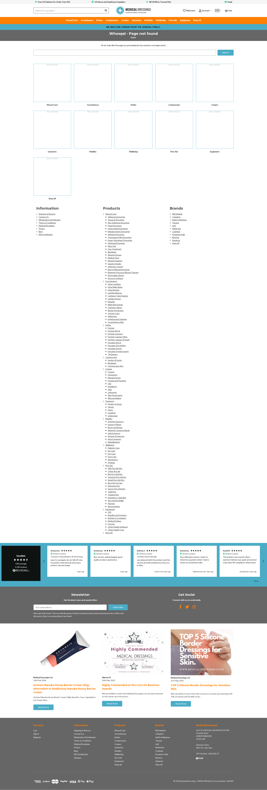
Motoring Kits (114, 486)
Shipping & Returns (47, 214)
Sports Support (114, 439)
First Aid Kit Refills (116, 500)
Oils (109, 383)
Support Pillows (114, 424)
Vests (110, 410)
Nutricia (175, 237)
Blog (41, 231)
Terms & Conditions (47, 223)
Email (230, 2)
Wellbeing (161, 20)
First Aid (173, 20)
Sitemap (77, 758)
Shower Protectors (116, 436)
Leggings (112, 413)
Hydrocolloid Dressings (118, 228)
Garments (136, 20)
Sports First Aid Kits (116, 489)
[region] (153, 561)
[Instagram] (194, 607)
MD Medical (177, 214)
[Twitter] (187, 607)
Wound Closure (114, 255)
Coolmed (176, 231)
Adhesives (112, 316)
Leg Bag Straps (114, 299)
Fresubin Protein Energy (118, 351)
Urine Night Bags (115, 287)
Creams (125, 20)
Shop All (197, 20)
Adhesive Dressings (116, 217)
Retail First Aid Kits (116, 480)
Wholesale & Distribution (49, 220)
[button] (44, 561)
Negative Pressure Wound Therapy (123, 272)
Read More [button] (43, 707)
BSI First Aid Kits (115, 474)
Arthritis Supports (116, 421)
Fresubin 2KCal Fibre (117, 345)
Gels (110, 389)
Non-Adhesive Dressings (118, 223)
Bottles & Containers (117, 518)
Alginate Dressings (116, 234)
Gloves (111, 407)
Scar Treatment (114, 249)
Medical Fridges (114, 521)
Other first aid (114, 471)
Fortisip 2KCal (114, 331)
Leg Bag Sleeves (115, 293)
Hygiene (111, 462)
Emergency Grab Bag (117, 497)
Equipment (185, 20)
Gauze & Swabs (114, 263)
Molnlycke (176, 228)
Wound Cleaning (115, 261)
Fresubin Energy (115, 348)
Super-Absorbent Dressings (120, 240)
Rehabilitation (114, 442)
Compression (112, 20)
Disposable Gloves (116, 275)
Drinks (99, 20)
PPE (109, 512)
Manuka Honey (114, 378)
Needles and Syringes (117, 515)
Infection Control (115, 266)
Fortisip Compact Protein (119, 340)
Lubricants (112, 392)
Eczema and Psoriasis (117, 380)
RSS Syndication (46, 234)
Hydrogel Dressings (116, 243)
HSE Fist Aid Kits (115, 468)
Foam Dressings (115, 225)
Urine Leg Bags (114, 284)
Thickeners (113, 354)
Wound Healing (114, 398)
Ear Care (111, 451)
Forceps (111, 524)
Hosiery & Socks (115, 360)
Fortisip (111, 328)
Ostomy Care (113, 313)
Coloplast (176, 217)
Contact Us (44, 217)
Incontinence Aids (116, 322)
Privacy (42, 228)
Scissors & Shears (115, 278)
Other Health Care (116, 530)
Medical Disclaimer (47, 225)
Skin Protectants (115, 395)
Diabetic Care (114, 448)
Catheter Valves (115, 307)
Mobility (148, 20)
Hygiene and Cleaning (117, 319)
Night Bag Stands (115, 304)
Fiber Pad (112, 246)
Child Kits (112, 492)
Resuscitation (114, 506)
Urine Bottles (113, 290)
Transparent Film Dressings (120, 237)
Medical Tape (113, 258)
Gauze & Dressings (116, 220)
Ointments (112, 375)
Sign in (36, 734)
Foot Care (112, 457)
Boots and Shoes (115, 427)
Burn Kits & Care (115, 483)
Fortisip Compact (115, 334)
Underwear (113, 416)
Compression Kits (115, 366)
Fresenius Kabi (178, 234)
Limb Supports (114, 433)
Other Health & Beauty (118, 527)
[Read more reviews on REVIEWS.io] (21, 570)
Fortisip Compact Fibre (117, 337)
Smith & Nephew (179, 220)
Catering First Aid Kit (117, 477)
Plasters (111, 503)
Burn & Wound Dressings (119, 269)
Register (37, 737)
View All (175, 243)
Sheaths (111, 302)
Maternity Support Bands (119, 430)
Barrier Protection (115, 310)
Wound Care (72, 20)
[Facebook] (180, 607)
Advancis (176, 240)
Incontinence (87, 20)
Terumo (175, 223)
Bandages (112, 252)
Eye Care (112, 454)
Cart (35, 730)
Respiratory (113, 459)
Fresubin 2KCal (114, 342)
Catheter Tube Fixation (118, 296)
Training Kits (113, 495)
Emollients (112, 386)
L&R (174, 225)
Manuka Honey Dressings (119, 231)
